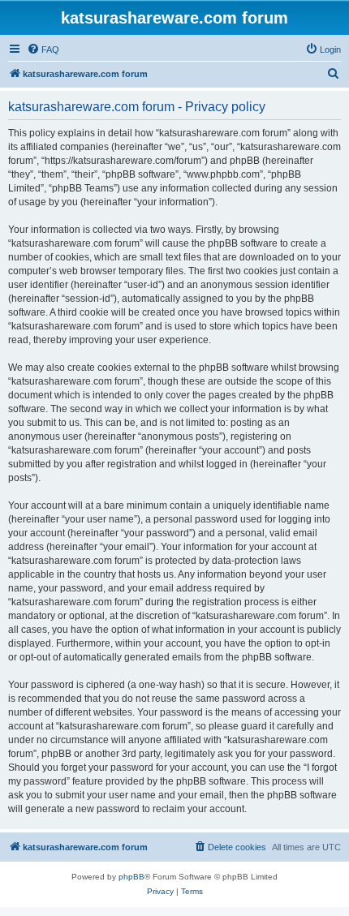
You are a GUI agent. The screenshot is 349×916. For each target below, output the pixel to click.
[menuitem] (43, 49)
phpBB (131, 876)
